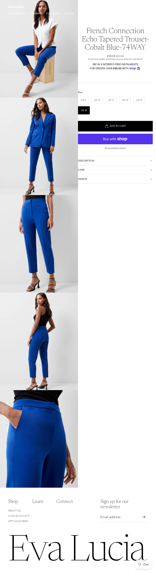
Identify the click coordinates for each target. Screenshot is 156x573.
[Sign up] (144, 517)
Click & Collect (18, 516)
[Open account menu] (134, 6)
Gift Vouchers (18, 521)
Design (82, 179)
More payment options (115, 148)
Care (81, 169)
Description (86, 160)
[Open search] (125, 6)
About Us (14, 510)
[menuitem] (102, 13)
